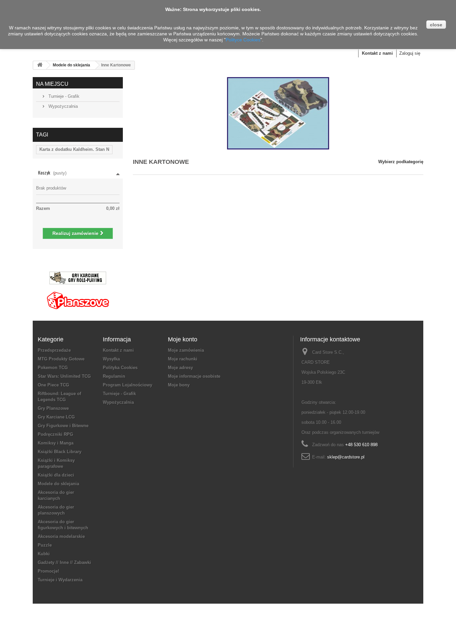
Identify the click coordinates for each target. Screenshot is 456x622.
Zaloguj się (409, 53)
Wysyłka (111, 358)
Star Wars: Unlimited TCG (64, 376)
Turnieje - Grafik (63, 96)
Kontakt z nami (377, 53)
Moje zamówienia (186, 350)
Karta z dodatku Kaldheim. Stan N (74, 149)
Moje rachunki (182, 358)
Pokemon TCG (53, 367)
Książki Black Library (59, 451)
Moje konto (182, 339)
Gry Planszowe (53, 408)
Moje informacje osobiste (194, 376)
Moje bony (179, 384)
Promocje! (48, 571)
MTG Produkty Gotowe (61, 358)
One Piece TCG (53, 384)
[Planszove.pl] (77, 297)
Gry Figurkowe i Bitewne (63, 425)
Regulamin (114, 376)
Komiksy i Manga (55, 442)
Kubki (44, 553)
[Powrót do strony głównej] (39, 65)
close (436, 24)
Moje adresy (180, 367)
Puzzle (45, 545)
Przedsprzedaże (54, 350)
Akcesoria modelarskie (61, 536)
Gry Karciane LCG (56, 416)
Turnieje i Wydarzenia (60, 579)
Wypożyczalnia (62, 106)
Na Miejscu (52, 84)
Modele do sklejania (71, 65)
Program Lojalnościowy (127, 384)
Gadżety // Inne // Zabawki (64, 562)
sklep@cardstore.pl (346, 456)
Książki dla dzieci (56, 475)
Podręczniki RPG (55, 434)
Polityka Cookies (120, 367)
